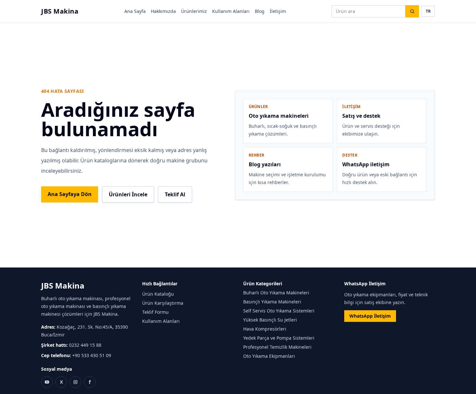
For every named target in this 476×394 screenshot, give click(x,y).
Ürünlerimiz (194, 11)
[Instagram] (75, 382)
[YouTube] (47, 382)
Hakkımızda (163, 11)
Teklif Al (175, 194)
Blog (260, 11)
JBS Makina (59, 11)
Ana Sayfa (135, 11)
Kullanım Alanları (231, 11)
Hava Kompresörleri (264, 329)
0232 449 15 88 (85, 345)
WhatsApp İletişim (370, 316)
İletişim (278, 11)
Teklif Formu (155, 312)
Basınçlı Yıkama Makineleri (272, 302)
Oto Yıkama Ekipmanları (269, 356)
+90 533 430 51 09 (91, 355)
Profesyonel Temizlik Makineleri (277, 347)
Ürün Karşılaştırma (162, 303)
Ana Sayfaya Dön (70, 194)
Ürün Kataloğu (158, 294)
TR (428, 11)
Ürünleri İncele (128, 194)
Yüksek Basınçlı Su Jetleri (270, 320)
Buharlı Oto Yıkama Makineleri (276, 293)
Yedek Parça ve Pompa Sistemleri (278, 338)
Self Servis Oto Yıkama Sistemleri (278, 311)
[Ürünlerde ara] (412, 11)
